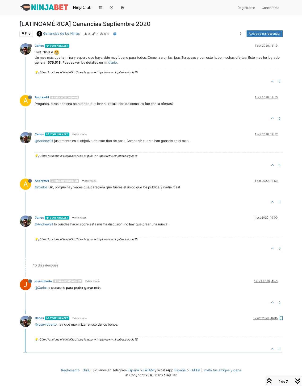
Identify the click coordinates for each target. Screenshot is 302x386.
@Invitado (81, 134)
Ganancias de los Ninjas (61, 33)
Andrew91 (42, 97)
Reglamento (70, 370)
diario (112, 62)
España (133, 370)
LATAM (148, 370)
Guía (86, 370)
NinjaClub (82, 7)
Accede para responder (265, 33)
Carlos (39, 45)
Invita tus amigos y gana (222, 370)
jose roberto (43, 281)
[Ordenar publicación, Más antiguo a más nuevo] (241, 33)
